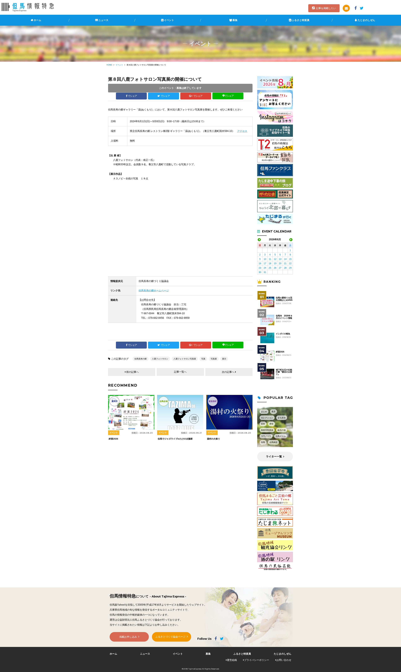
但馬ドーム (281, 436)
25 (270, 267)
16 (260, 263)
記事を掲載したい (326, 8)
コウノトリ (266, 436)
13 (280, 259)
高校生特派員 (267, 430)
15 (290, 259)
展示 (224, 359)
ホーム (37, 20)
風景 (273, 411)
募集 (234, 20)
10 (265, 259)
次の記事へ (228, 372)
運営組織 (232, 660)
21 (285, 263)
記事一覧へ (180, 371)
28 (285, 267)
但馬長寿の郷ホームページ (154, 290)
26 (275, 267)
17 (265, 263)
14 (285, 259)
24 (265, 267)
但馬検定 (273, 442)
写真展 (214, 359)
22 (290, 263)
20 (280, 263)
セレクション (267, 418)
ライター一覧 (274, 456)
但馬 (263, 442)
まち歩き (282, 418)
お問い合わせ (283, 660)
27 (280, 267)
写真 (203, 359)
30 (260, 272)
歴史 (271, 424)
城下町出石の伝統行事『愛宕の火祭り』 (284, 372)
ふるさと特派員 (300, 20)
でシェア (132, 96)
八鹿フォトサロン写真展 (185, 359)
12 (275, 259)
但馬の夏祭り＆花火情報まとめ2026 (284, 299)
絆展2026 (280, 352)
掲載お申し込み (128, 637)
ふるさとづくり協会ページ (170, 636)
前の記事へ (132, 372)
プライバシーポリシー (256, 660)
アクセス (242, 131)
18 (270, 263)
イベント (169, 20)
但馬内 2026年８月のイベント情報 (284, 317)
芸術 (263, 424)
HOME (109, 65)
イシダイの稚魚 (283, 334)
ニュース (103, 20)
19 (275, 263)
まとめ (264, 411)
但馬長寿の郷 (140, 359)
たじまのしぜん (366, 20)
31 (265, 272)
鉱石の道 (282, 430)
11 (270, 259)
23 (260, 267)
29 (290, 267)
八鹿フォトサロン (160, 359)
